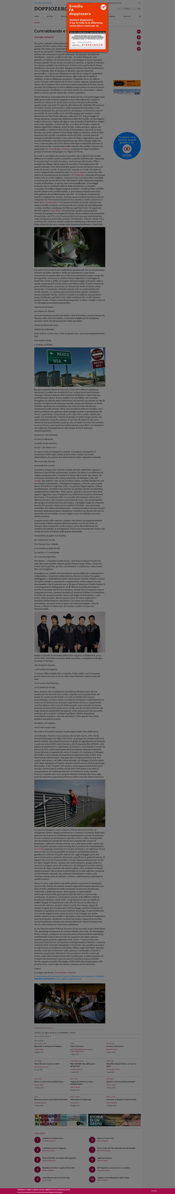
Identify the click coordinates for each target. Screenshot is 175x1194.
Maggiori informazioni (56, 1192)
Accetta (154, 1191)
